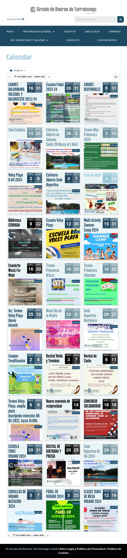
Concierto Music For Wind (14, 270)
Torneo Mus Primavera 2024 (91, 134)
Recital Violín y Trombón (54, 358)
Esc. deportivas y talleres (28, 40)
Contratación (107, 40)
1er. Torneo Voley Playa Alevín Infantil (15, 318)
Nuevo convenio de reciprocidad (58, 403)
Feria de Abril (92, 175)
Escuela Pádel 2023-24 (55, 87)
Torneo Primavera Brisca (52, 270)
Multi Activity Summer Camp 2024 (92, 225)
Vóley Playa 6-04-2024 (15, 177)
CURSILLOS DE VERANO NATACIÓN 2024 (17, 499)
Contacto (73, 40)
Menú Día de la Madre (54, 313)
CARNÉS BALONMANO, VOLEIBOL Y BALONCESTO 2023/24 (22, 92)
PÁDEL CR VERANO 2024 (55, 494)
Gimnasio (115, 31)
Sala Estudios (16, 130)
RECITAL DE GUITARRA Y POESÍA (53, 451)
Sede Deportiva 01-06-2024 (92, 451)
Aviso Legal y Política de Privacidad (82, 548)
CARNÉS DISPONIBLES (92, 87)
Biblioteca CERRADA (14, 222)
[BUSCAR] (120, 19)
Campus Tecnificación (16, 358)
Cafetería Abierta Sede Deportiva (54, 180)
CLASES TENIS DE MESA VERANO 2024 (92, 496)
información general (37, 31)
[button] (15, 19)
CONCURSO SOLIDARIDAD (92, 403)
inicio (9, 31)
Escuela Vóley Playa (54, 222)
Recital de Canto (90, 358)
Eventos (70, 31)
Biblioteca (92, 31)
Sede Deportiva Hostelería (90, 315)
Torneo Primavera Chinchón (90, 270)
